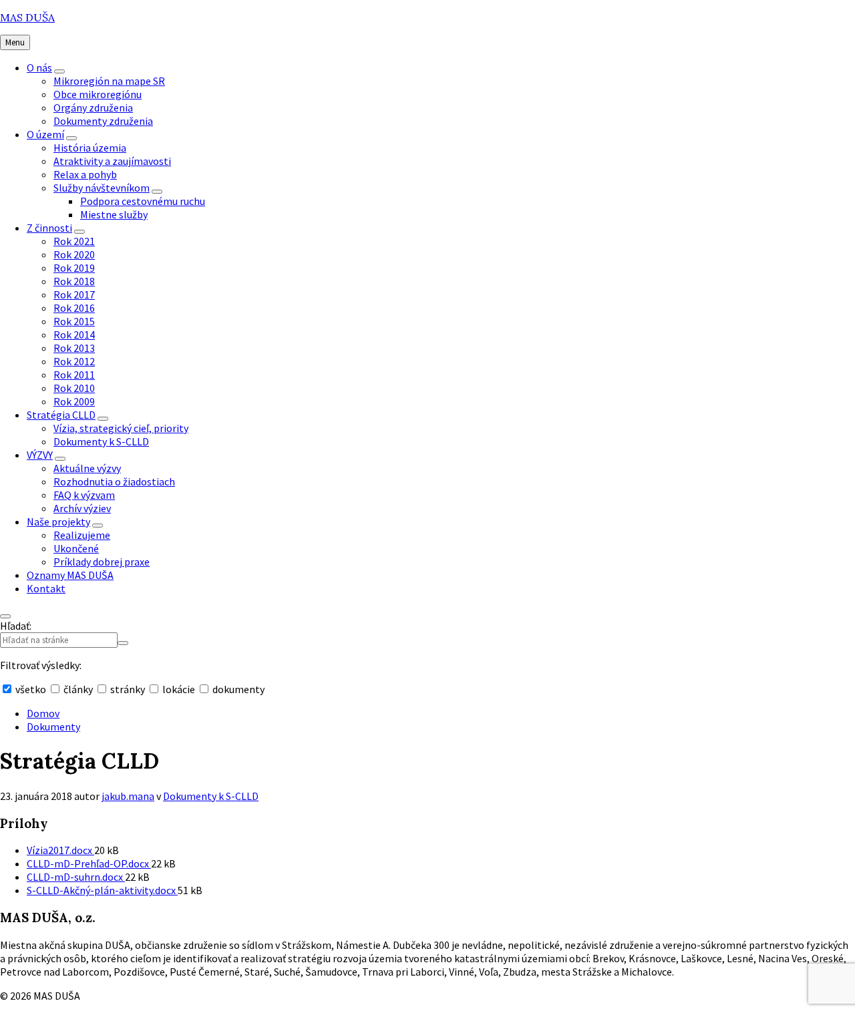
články (78, 689)
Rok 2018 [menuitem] (74, 281)
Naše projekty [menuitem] (58, 521)
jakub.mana (128, 796)
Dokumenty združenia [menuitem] (103, 121)
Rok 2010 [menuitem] (74, 388)
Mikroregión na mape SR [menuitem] (109, 80)
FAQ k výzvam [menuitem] (84, 494)
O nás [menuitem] (39, 67)
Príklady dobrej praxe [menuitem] (101, 561)
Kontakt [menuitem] (46, 588)
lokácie (178, 689)
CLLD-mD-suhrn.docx (76, 876)
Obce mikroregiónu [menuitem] (97, 94)
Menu (15, 42)
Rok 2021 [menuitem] (74, 241)
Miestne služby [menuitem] (114, 214)
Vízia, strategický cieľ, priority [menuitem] (120, 428)
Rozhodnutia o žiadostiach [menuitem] (114, 481)
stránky (127, 689)
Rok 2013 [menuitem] (74, 348)
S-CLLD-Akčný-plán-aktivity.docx (102, 890)
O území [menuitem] (45, 134)
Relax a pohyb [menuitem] (85, 174)
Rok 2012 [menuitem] (74, 361)
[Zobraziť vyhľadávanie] (5, 616)
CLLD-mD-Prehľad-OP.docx (89, 863)
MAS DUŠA (27, 17)
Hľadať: (15, 625)
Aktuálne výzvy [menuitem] (87, 468)
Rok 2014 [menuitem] (74, 334)
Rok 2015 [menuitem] (74, 321)
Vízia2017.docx (60, 850)
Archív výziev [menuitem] (82, 508)
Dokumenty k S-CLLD (211, 796)
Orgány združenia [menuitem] (93, 107)
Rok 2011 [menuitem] (74, 374)
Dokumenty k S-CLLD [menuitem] (101, 441)
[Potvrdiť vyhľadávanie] (123, 643)
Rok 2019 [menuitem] (74, 267)
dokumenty (237, 689)
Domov (43, 713)
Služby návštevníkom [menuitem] (101, 187)
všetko (30, 689)
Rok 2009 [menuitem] (74, 401)
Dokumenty (53, 726)
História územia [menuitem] (89, 147)
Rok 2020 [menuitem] (74, 254)
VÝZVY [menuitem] (40, 454)
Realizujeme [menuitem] (81, 535)
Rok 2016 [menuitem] (74, 308)
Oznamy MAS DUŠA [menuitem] (70, 575)
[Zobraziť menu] (59, 71)
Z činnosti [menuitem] (49, 227)
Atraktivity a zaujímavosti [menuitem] (112, 161)
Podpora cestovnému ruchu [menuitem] (142, 201)
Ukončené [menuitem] (76, 548)
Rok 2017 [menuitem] (74, 294)
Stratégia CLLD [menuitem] (61, 414)
